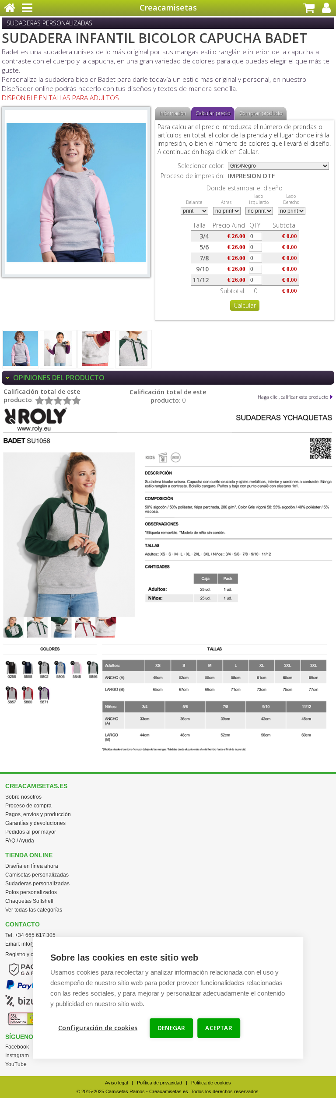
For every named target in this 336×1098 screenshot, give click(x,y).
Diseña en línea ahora (31, 866)
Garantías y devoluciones (35, 823)
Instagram (17, 1055)
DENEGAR (171, 1028)
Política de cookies (211, 1082)
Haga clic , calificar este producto (293, 396)
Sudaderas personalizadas (37, 884)
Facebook (17, 1047)
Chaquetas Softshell (29, 901)
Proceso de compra (28, 806)
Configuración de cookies (97, 1028)
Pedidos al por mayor (30, 832)
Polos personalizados (31, 892)
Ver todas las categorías (33, 910)
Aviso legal (116, 1082)
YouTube (16, 1064)
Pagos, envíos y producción (38, 814)
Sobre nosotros (23, 797)
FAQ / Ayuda (19, 841)
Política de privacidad (159, 1082)
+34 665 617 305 (35, 935)
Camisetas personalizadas (37, 875)
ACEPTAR (218, 1028)
